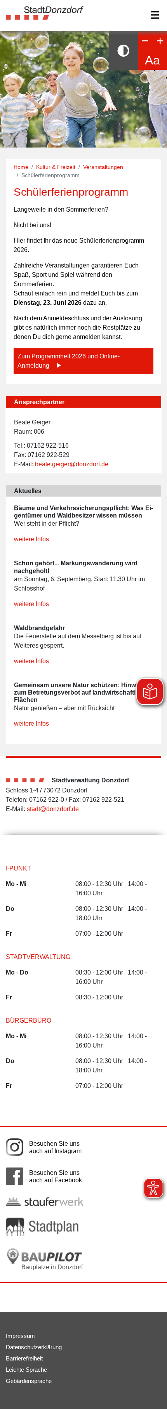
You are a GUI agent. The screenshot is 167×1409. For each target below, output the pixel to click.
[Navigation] (154, 15)
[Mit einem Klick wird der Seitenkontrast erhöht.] (123, 50)
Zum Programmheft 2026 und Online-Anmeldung (68, 361)
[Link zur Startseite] (45, 12)
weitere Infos (31, 539)
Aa (152, 60)
